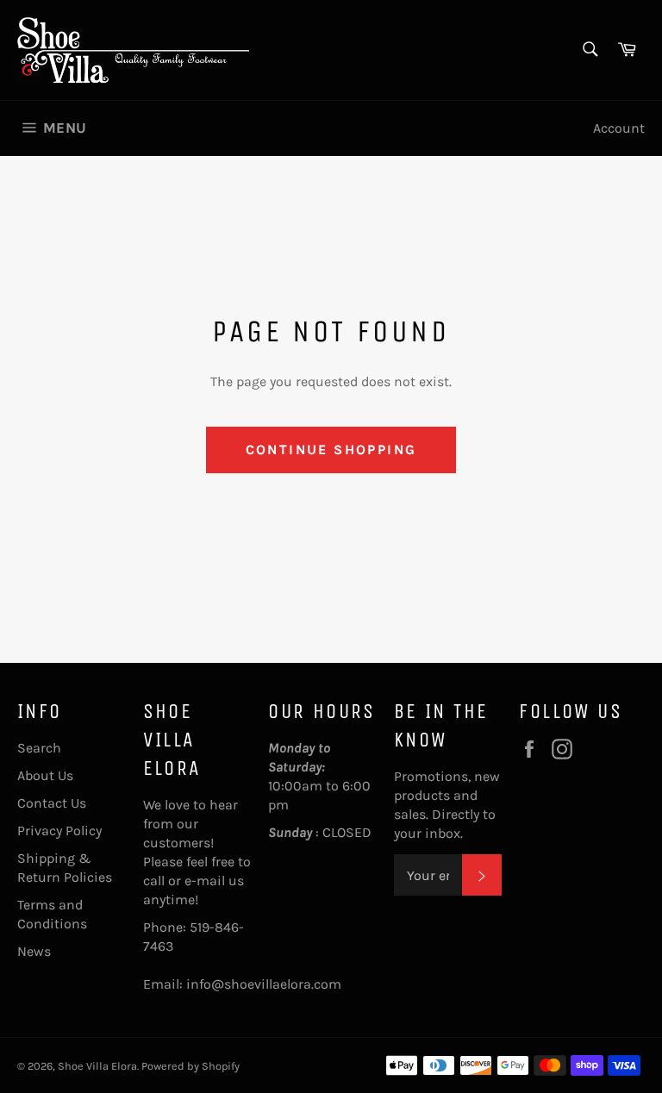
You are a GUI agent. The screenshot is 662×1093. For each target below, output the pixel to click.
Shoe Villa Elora (97, 1065)
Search (39, 748)
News (34, 951)
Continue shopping (331, 449)
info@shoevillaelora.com (263, 984)
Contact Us (51, 803)
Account (619, 128)
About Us (45, 775)
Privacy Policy (59, 830)
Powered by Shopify (190, 1065)
